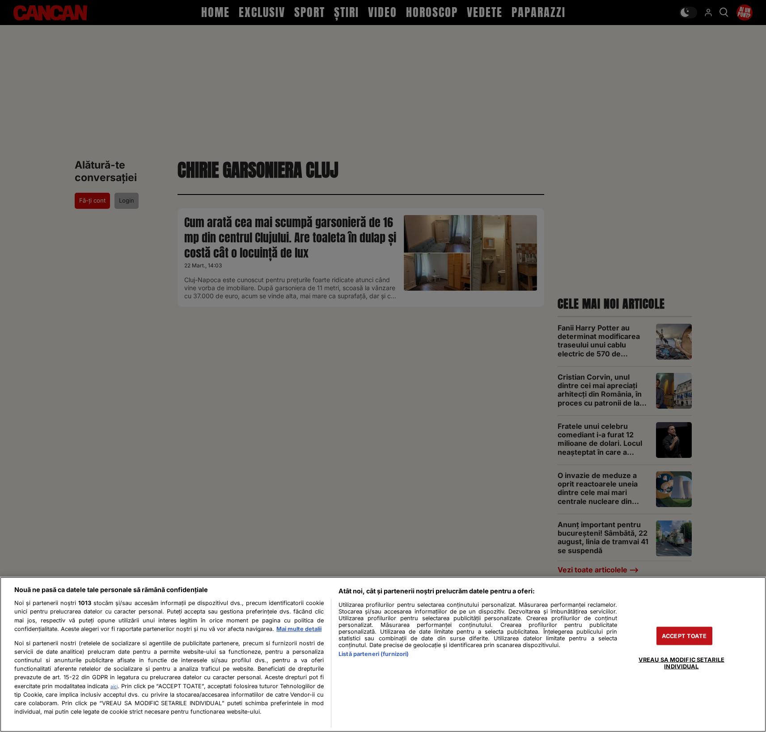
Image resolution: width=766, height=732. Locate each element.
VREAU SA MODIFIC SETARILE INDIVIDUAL (681, 662)
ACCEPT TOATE (684, 635)
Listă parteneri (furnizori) (374, 654)
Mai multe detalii (299, 629)
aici (114, 686)
